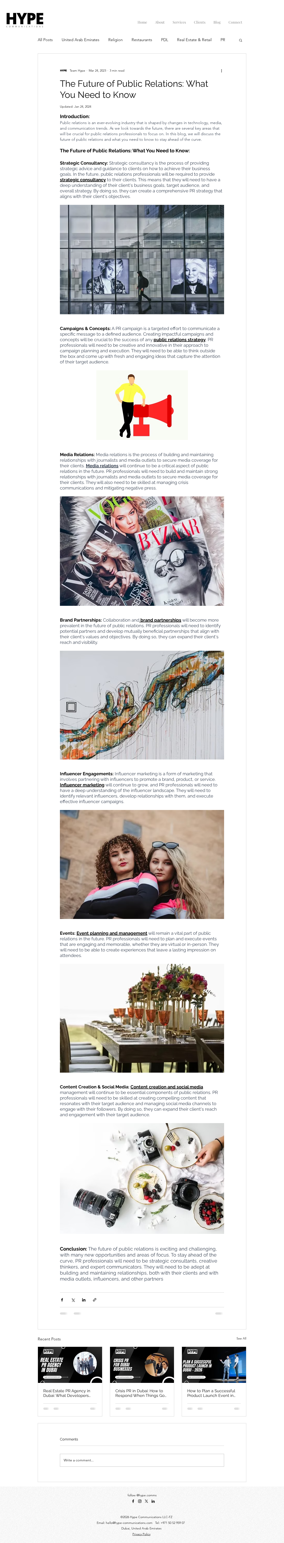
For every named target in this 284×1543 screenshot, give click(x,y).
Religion (115, 39)
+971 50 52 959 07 (173, 1523)
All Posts (45, 39)
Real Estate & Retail (194, 39)
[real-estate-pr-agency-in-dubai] (70, 1365)
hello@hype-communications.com (129, 1523)
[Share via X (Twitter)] (73, 1300)
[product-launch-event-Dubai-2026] (214, 1365)
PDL (164, 39)
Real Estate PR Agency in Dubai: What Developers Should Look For (66, 1393)
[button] (241, 40)
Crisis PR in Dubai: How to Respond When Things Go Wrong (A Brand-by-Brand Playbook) (140, 1393)
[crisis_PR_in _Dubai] (142, 1365)
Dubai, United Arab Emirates (141, 1528)
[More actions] (221, 70)
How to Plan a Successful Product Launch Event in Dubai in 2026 (211, 1393)
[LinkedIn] (153, 1501)
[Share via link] (95, 1300)
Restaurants (142, 39)
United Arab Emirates (80, 39)
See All (241, 1338)
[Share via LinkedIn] (84, 1300)
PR (223, 39)
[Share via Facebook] (62, 1300)
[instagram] (140, 1501)
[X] (146, 1501)
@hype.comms (146, 1495)
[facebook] (133, 1501)
